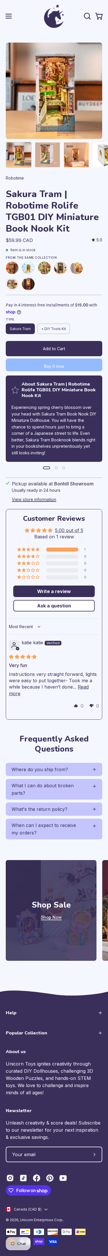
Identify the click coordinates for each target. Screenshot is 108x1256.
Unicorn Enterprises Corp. (41, 1220)
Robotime (15, 178)
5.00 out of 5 (69, 530)
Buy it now (54, 366)
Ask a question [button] (54, 606)
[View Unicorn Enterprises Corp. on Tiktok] (23, 1178)
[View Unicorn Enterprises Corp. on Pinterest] (50, 1178)
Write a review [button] (54, 591)
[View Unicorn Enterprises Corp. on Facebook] (36, 1178)
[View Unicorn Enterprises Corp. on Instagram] (10, 1178)
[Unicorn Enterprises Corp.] (54, 16)
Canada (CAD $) (27, 1209)
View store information (34, 499)
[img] (97, 240)
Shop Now (51, 917)
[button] (87, 16)
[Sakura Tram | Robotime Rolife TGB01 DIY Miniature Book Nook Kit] (19, 155)
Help (11, 1013)
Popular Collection (26, 1033)
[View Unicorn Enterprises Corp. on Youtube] (63, 1178)
